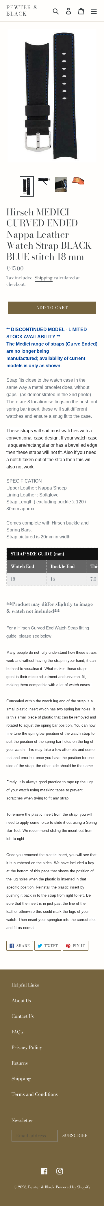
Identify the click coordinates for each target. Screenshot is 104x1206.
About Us (21, 1000)
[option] (26, 186)
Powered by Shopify (73, 1187)
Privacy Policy (27, 1047)
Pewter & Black (22, 10)
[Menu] (94, 10)
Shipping (44, 277)
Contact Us (23, 1016)
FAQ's (17, 1031)
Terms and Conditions (35, 1094)
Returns (20, 1062)
